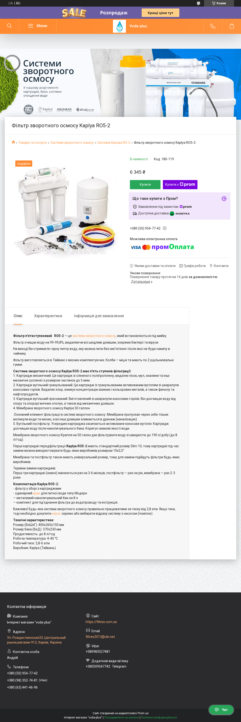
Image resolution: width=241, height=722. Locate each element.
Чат (225, 710)
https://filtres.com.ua (101, 622)
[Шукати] (9, 26)
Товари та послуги (32, 142)
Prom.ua (143, 713)
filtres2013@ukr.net (100, 637)
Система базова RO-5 (113, 142)
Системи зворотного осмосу (72, 142)
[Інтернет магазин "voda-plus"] (119, 26)
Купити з (172, 184)
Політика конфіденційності (159, 717)
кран (36, 493)
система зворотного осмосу (94, 336)
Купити (145, 184)
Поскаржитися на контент (121, 717)
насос (56, 513)
